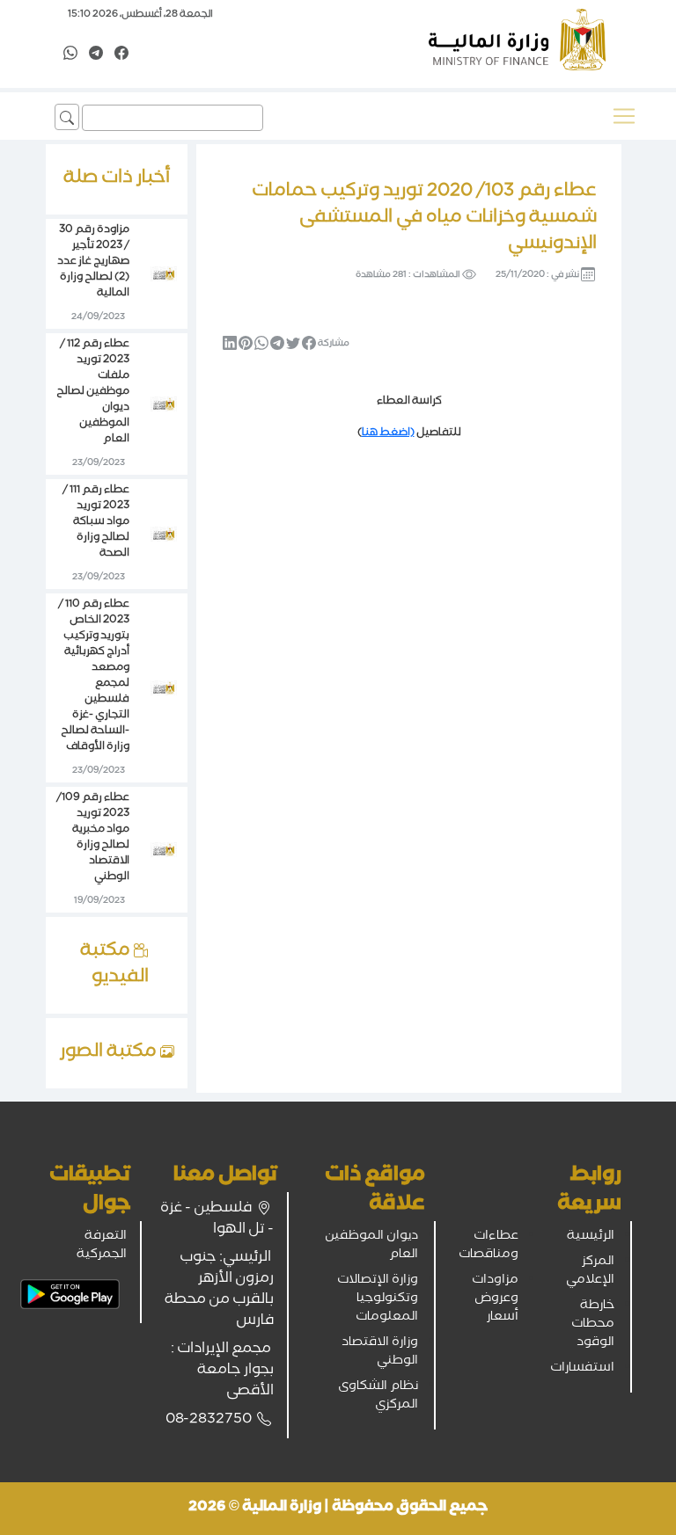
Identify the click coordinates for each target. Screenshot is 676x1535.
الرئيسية (590, 1237)
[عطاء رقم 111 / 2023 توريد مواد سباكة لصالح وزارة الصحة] (164, 535)
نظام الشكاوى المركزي (378, 1396)
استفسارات (582, 1368)
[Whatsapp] (70, 54)
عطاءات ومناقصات (488, 1246)
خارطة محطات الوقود (592, 1325)
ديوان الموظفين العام (371, 1246)
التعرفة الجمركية (102, 1246)
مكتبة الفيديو (114, 965)
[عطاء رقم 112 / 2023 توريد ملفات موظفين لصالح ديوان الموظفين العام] (164, 405)
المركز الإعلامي (590, 1271)
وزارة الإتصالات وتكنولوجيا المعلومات (377, 1299)
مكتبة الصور (110, 1053)
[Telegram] (96, 54)
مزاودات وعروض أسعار (495, 1299)
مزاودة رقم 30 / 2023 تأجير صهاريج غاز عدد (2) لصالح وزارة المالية (93, 262)
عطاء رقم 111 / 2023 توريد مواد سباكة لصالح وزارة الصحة (95, 522)
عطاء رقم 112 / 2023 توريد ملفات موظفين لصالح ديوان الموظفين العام (92, 392)
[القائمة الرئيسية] (624, 116)
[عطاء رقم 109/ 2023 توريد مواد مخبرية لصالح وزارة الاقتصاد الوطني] (164, 851)
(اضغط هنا (388, 434)
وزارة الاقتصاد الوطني (380, 1352)
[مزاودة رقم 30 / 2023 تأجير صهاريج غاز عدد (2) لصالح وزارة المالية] (164, 275)
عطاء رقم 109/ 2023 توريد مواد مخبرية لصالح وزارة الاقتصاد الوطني (92, 838)
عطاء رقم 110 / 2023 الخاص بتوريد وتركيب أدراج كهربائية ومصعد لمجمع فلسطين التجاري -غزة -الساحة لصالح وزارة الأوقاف (93, 676)
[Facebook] (121, 54)
